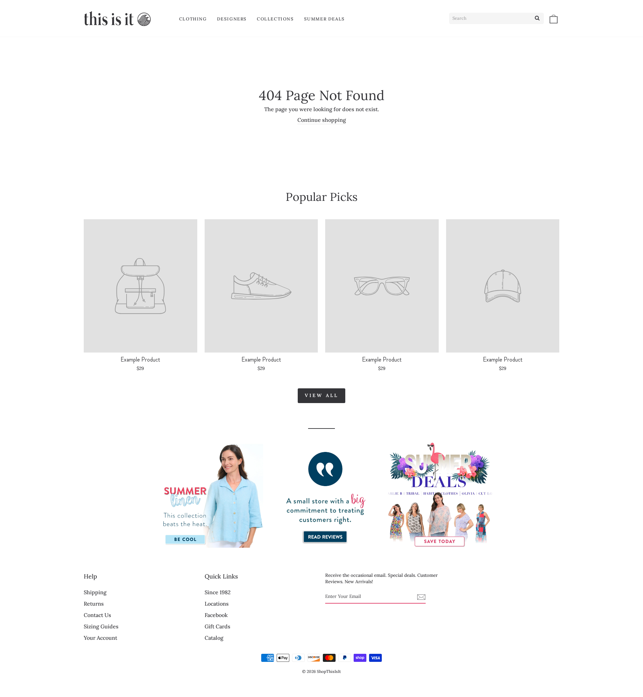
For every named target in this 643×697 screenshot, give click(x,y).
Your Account (100, 637)
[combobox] (496, 18)
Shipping (95, 592)
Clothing (193, 19)
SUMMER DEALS (324, 19)
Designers (232, 19)
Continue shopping (321, 120)
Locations (217, 603)
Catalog (214, 637)
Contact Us (97, 615)
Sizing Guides (101, 626)
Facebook (216, 615)
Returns (94, 603)
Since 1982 (218, 592)
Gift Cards (217, 626)
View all (322, 395)
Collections (275, 19)
